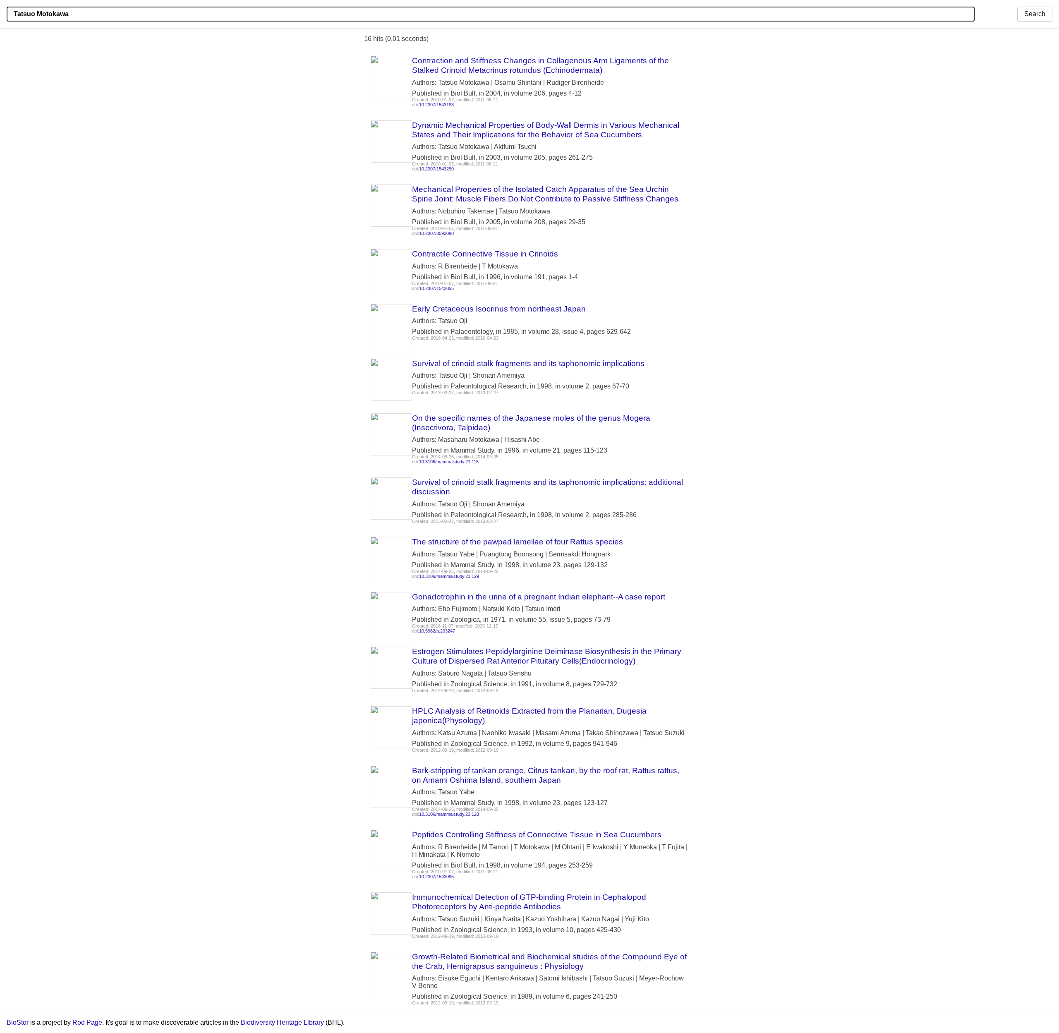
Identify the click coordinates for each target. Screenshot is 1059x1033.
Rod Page (87, 1022)
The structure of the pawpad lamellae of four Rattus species (517, 541)
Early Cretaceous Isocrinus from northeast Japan (499, 308)
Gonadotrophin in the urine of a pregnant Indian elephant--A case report (538, 596)
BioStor (18, 1022)
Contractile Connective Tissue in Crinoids (485, 253)
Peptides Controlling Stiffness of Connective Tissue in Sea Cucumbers (536, 834)
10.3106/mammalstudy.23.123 (449, 814)
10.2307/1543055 (436, 288)
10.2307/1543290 (436, 168)
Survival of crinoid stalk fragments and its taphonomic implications (528, 363)
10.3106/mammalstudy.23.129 (449, 576)
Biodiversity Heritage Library (282, 1022)
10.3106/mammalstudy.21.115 (449, 461)
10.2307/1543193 (436, 104)
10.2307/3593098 (436, 233)
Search (1034, 13)
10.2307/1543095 (436, 876)
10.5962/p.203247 (437, 630)
